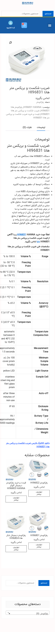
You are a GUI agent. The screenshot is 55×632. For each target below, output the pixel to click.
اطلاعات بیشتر (39, 493)
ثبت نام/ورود (10, 28)
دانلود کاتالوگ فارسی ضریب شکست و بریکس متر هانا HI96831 (28, 445)
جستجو (48, 14)
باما (38, 242)
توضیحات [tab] (41, 127)
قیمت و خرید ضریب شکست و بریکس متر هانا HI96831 (28, 116)
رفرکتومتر (40, 102)
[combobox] (27, 613)
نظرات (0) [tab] (27, 127)
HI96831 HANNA (32, 107)
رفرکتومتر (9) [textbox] (28, 614)
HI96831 (21, 234)
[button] (49, 25)
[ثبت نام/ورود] (10, 23)
